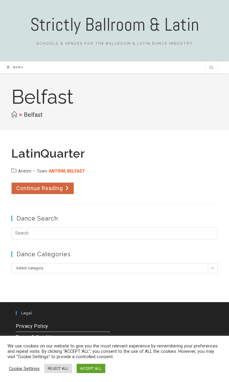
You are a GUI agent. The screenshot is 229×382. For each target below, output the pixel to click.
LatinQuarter (48, 153)
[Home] (14, 114)
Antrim (24, 171)
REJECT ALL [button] (58, 368)
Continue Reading (45, 188)
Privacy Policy (32, 326)
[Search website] (211, 68)
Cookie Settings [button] (24, 368)
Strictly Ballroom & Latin (114, 24)
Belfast (33, 114)
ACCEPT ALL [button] (91, 368)
